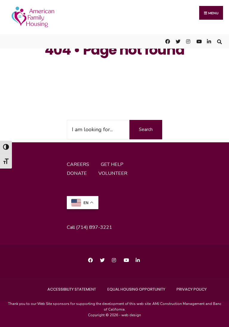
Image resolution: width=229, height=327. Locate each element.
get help (112, 164)
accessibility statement (71, 289)
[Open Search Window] (219, 41)
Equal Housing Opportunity (136, 289)
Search (146, 129)
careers (78, 164)
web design (131, 315)
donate (77, 173)
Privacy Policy (192, 289)
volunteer (112, 173)
